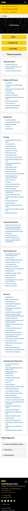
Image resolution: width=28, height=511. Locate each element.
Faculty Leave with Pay (10, 152)
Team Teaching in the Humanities (12, 351)
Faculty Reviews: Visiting (11, 167)
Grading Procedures (9, 418)
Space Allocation (9, 128)
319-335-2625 (7, 495)
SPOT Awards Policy (10, 277)
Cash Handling (8, 83)
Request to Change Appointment (12, 194)
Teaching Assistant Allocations (12, 237)
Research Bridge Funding (11, 340)
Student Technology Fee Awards (12, 347)
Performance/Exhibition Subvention (13, 332)
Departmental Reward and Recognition (14, 259)
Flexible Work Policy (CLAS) (11, 266)
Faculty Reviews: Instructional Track (13, 157)
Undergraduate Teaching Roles (12, 409)
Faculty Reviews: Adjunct (11, 155)
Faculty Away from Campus (11, 150)
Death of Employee (9, 257)
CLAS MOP (13, 37)
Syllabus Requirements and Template (13, 393)
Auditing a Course (9, 375)
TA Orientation (8, 233)
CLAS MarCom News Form (8, 510)
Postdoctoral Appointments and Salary (14, 231)
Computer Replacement (10, 120)
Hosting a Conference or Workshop (13, 70)
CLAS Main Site (13, 12)
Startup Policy (8, 345)
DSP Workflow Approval (10, 306)
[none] (14, 444)
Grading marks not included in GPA (13, 420)
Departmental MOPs (13, 43)
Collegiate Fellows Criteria (11, 64)
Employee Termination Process (12, 262)
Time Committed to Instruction (12, 391)
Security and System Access (11, 101)
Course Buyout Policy (10, 144)
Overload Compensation (10, 188)
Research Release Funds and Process (14, 343)
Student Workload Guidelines (12, 388)
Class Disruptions (9, 380)
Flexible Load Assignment (11, 318)
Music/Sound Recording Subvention (13, 328)
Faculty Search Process (10, 169)
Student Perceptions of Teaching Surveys (14, 386)
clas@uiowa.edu (7, 497)
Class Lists (8, 382)
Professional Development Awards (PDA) (14, 338)
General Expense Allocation (11, 95)
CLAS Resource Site (9, 9)
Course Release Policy (10, 146)
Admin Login (6, 504)
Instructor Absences (10, 384)
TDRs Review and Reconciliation (12, 105)
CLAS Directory (4, 12)
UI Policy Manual (13, 48)
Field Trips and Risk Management (13, 397)
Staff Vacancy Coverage (10, 283)
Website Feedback (6, 508)
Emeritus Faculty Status (10, 148)
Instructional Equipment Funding (12, 122)
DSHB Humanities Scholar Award (12, 303)
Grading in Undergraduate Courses (13, 415)
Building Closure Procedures (11, 299)
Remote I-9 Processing (10, 275)
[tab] (14, 444)
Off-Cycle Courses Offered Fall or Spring (14, 399)
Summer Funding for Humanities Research (15, 349)
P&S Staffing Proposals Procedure (13, 273)
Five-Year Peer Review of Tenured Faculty (14, 173)
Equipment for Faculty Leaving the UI (13, 312)
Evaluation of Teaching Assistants (13, 225)
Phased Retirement (9, 270)
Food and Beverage (9, 92)
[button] (25, 2)
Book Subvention (9, 297)
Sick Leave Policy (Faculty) (11, 200)
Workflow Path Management (11, 107)
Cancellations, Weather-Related (12, 377)
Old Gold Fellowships (10, 330)
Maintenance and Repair (10, 124)
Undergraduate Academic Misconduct (13, 430)
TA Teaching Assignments (11, 235)
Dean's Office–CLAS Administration (11, 488)
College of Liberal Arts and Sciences (9, 6)
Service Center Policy (10, 103)
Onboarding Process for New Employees (14, 268)
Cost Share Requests (10, 301)
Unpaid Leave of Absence (11, 213)
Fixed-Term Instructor (10, 179)
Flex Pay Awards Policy (10, 264)
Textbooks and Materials (11, 395)
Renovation (7, 126)
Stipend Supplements (10, 203)
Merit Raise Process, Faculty (12, 186)
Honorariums (8, 182)
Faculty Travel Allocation (10, 171)
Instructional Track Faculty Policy (12, 184)
